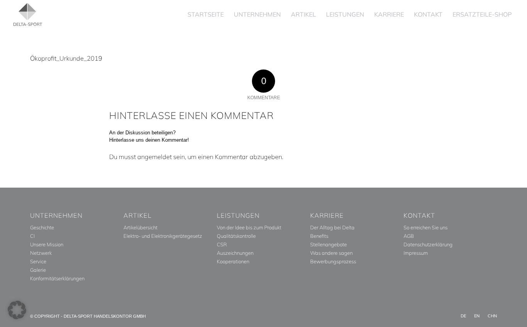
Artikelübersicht (140, 227)
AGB (409, 236)
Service (38, 261)
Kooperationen (233, 261)
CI (32, 236)
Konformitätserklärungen (57, 278)
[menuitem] (205, 14)
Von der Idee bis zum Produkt (249, 227)
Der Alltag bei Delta (332, 227)
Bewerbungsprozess (333, 261)
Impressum (416, 253)
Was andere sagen (331, 253)
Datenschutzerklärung (428, 244)
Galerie (38, 270)
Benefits (319, 236)
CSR (222, 244)
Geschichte (42, 227)
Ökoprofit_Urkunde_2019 (66, 58)
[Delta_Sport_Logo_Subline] (27, 14)
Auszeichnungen (235, 253)
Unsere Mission (46, 244)
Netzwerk (41, 253)
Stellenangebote (328, 244)
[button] (17, 310)
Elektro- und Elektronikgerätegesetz (162, 236)
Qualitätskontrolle (236, 236)
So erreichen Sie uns (426, 227)
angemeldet (154, 157)
